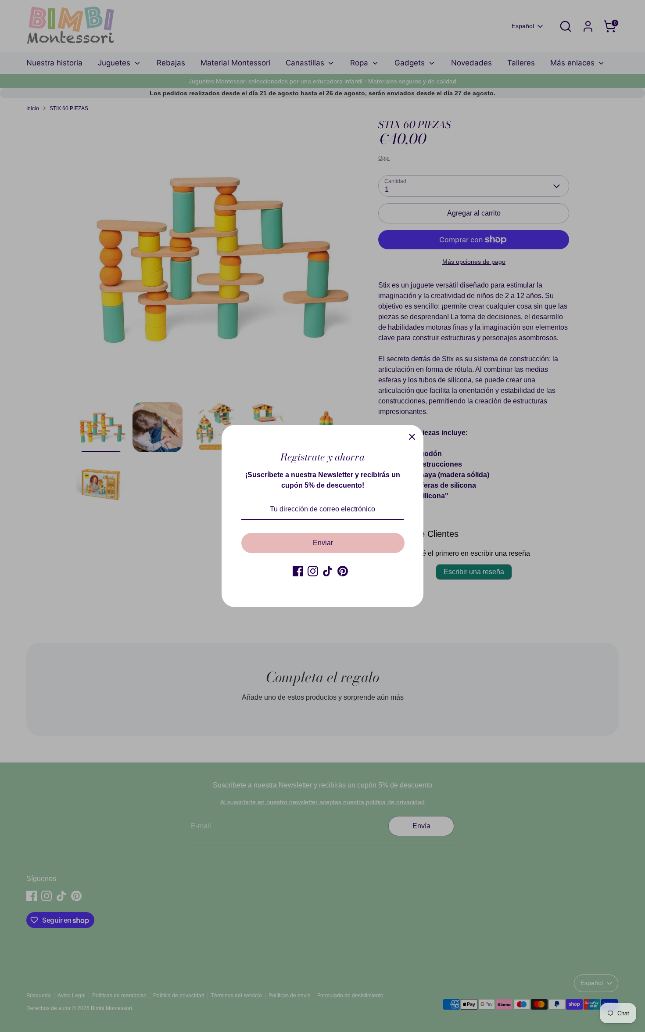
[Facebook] (298, 571)
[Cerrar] (412, 436)
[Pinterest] (342, 571)
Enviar (323, 543)
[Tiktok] (327, 571)
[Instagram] (313, 571)
